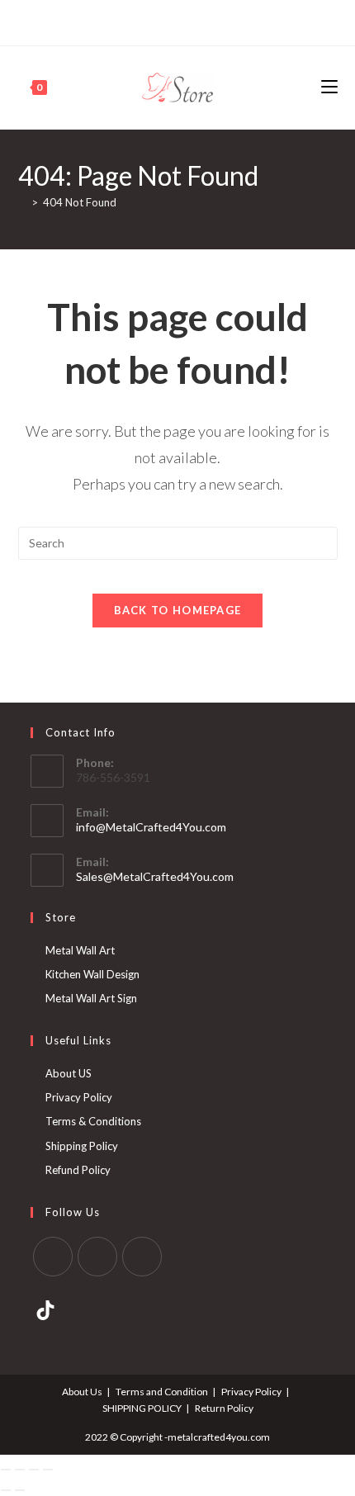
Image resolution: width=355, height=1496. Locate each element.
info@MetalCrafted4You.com (151, 827)
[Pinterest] (165, 20)
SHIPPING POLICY (142, 1408)
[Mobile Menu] (329, 87)
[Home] (22, 202)
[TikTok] (203, 20)
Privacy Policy (78, 1097)
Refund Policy (78, 1169)
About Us (82, 1391)
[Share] (34, 1469)
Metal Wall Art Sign (91, 998)
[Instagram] (184, 20)
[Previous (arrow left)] (6, 1490)
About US (68, 1073)
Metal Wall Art (80, 950)
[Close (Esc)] (48, 1469)
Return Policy (224, 1408)
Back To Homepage (178, 610)
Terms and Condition (162, 1391)
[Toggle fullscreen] (20, 1469)
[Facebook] (149, 20)
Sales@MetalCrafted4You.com (155, 876)
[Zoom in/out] (6, 1469)
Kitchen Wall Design (92, 974)
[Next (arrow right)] (20, 1490)
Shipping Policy (81, 1146)
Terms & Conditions (93, 1121)
